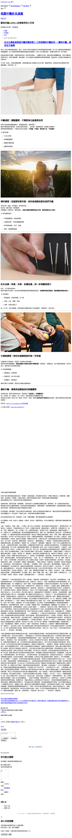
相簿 (5, 30)
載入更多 (3, 729)
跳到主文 (3, 18)
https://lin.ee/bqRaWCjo (17, 407)
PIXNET (23, 813)
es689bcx (3, 712)
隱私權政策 (46, 813)
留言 (16, 722)
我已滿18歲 (4, 834)
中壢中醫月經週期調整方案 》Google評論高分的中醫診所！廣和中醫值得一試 (25, 701)
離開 (10, 834)
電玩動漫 (15, 27)
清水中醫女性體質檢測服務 (9, 698)
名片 (5, 35)
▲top (2, 726)
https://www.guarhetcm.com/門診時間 (17, 403)
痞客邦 (13, 722)
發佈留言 (3, 740)
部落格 (6, 33)
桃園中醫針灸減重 (12, 13)
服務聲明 (52, 813)
